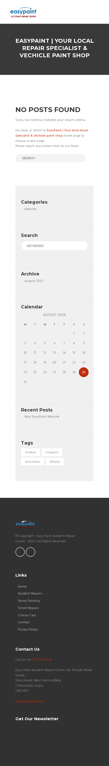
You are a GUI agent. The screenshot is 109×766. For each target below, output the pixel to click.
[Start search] (19, 157)
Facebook (30, 452)
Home (22, 586)
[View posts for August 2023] (25, 315)
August (33, 281)
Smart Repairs (28, 608)
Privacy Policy (27, 629)
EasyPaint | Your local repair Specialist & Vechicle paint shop (51, 133)
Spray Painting (29, 601)
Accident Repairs (30, 593)
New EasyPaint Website (41, 417)
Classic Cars (27, 615)
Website (30, 209)
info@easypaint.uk (29, 701)
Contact (24, 622)
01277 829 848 (42, 660)
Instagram (52, 452)
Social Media (32, 462)
